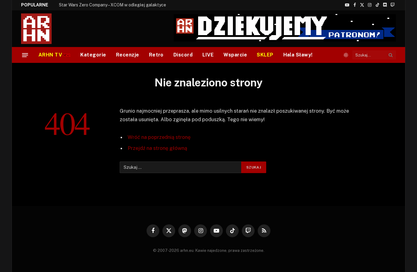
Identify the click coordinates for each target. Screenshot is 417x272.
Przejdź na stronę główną (157, 148)
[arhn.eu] (40, 28)
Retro (156, 55)
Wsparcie (235, 55)
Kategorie (93, 55)
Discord (183, 55)
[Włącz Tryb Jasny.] (346, 55)
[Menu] (25, 55)
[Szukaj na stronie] (391, 55)
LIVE (208, 55)
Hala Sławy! (298, 55)
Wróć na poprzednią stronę (159, 137)
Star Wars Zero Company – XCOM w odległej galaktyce (112, 4)
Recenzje (127, 55)
